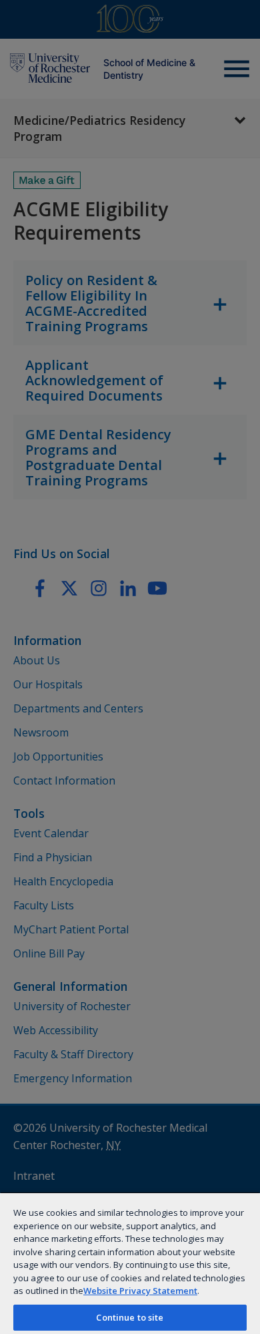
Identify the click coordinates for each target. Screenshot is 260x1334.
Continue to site (129, 1317)
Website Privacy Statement (140, 1291)
